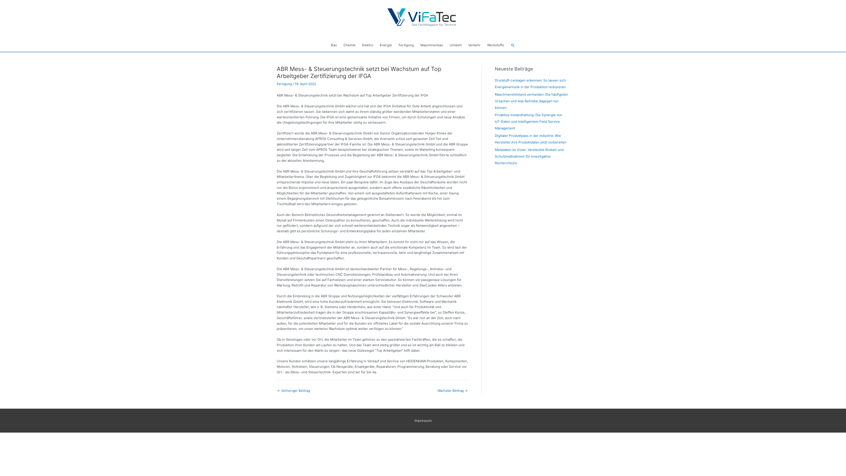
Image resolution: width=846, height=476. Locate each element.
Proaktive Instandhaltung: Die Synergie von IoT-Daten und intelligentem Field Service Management (528, 121)
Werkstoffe (495, 45)
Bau (334, 45)
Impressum (423, 420)
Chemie (349, 45)
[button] (513, 45)
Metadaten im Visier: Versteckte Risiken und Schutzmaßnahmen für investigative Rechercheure (529, 156)
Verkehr (474, 45)
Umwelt (456, 45)
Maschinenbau (431, 45)
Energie (386, 45)
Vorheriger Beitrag (293, 391)
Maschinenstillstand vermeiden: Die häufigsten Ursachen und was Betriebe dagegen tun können (531, 101)
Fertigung (406, 45)
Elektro (367, 45)
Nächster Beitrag (453, 391)
